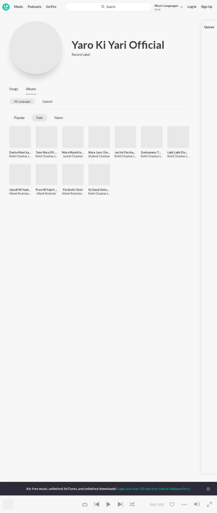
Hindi (157, 9)
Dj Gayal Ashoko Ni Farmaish (99, 189)
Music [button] (18, 6)
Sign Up (206, 6)
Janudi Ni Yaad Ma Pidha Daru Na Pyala (20, 189)
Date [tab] (39, 118)
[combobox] (108, 7)
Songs (13, 89)
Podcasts (34, 6)
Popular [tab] (19, 118)
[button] (167, 7)
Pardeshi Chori (73, 189)
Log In (192, 6)
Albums (31, 89)
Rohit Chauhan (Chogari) (24, 156)
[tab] (22, 101)
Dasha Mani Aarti (20, 152)
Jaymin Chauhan (73, 156)
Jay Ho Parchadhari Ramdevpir (125, 152)
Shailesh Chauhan (99, 156)
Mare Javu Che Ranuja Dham (99, 152)
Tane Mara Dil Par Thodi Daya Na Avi (46, 152)
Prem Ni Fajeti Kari (46, 189)
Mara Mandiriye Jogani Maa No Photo (73, 152)
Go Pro (51, 6)
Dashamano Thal (152, 152)
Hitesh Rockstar (19, 193)
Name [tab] (58, 118)
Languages (166, 5)
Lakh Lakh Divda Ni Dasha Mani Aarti (178, 152)
